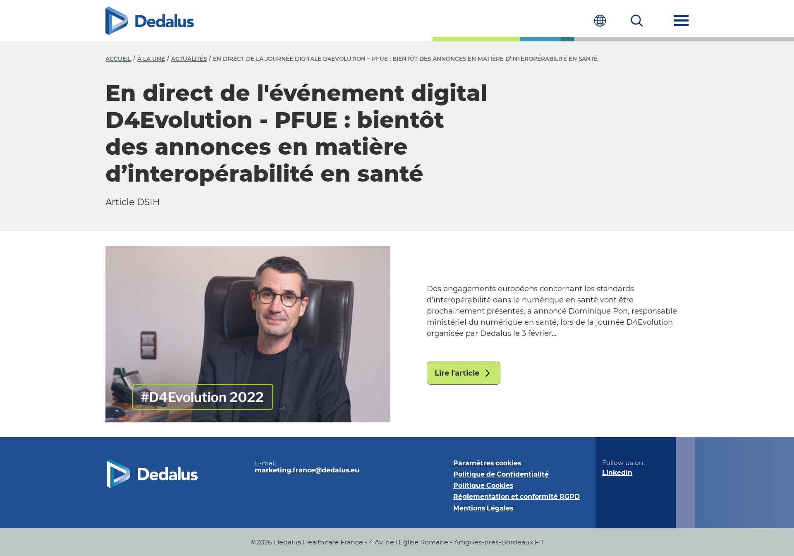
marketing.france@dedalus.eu (307, 470)
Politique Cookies (483, 485)
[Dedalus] (149, 21)
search (637, 20)
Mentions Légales (483, 508)
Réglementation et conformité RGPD (516, 497)
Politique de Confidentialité (501, 474)
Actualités (189, 58)
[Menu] (681, 20)
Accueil (118, 58)
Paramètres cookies (487, 463)
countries (600, 20)
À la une (151, 58)
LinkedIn (617, 473)
